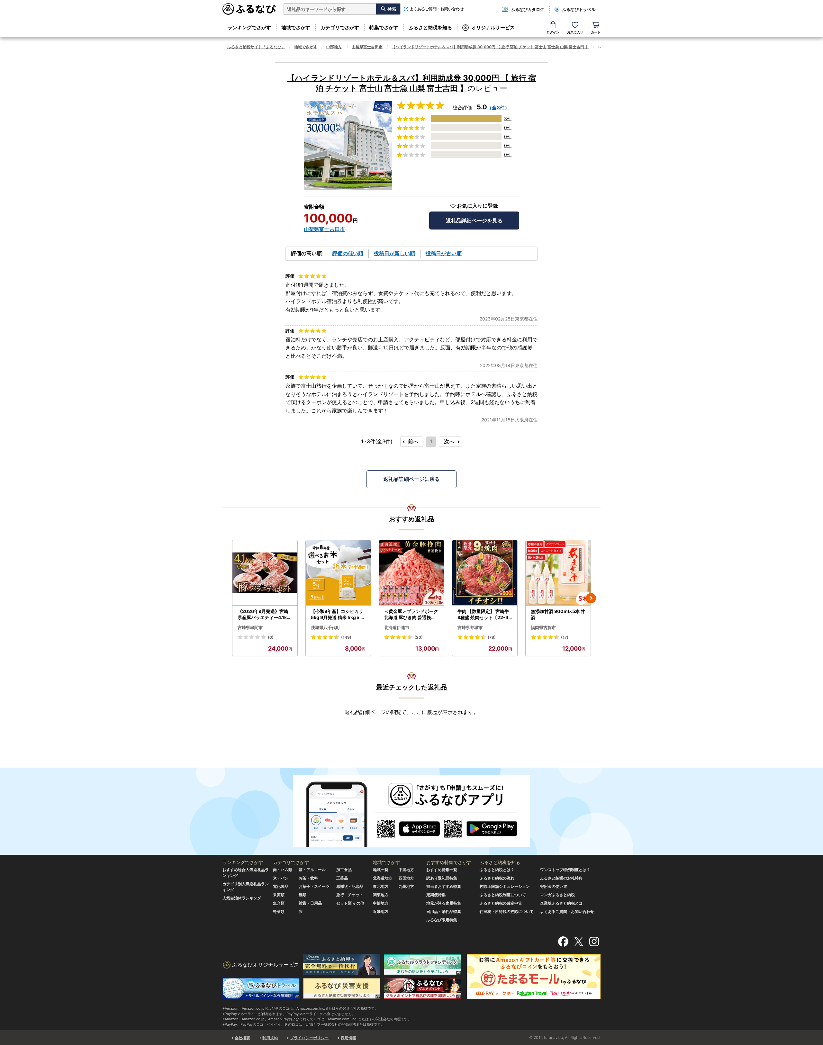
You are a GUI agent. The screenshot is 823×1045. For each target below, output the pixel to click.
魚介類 (279, 903)
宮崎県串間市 (250, 627)
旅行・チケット (349, 894)
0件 (507, 127)
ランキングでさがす (249, 27)
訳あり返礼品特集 (441, 878)
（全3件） (498, 107)
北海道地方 (382, 878)
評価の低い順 (347, 253)
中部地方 (334, 46)
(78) (492, 637)
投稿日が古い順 (444, 253)
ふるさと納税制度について (503, 894)
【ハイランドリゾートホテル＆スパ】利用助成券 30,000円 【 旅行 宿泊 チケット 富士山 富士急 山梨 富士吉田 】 (490, 46)
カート (596, 32)
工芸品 (342, 878)
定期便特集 (436, 894)
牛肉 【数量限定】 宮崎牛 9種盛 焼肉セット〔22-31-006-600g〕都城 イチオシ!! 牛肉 (484, 614)
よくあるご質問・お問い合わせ (437, 9)
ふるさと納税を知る (430, 27)
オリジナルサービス (493, 27)
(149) (346, 637)
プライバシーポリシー (309, 1037)
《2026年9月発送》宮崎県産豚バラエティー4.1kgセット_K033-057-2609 (264, 614)
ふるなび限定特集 (441, 919)
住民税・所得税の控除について (507, 911)
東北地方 (380, 886)
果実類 (279, 894)
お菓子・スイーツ (314, 886)
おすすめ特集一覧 (441, 869)
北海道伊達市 (396, 627)
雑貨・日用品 (310, 903)
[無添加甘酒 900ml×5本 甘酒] (558, 573)
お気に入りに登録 (477, 206)
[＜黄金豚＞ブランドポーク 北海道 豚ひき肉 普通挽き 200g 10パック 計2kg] (411, 573)
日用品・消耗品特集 (443, 911)
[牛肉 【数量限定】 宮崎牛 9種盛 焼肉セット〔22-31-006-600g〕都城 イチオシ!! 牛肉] (484, 573)
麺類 (302, 894)
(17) (564, 637)
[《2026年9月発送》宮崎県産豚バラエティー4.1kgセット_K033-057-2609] (264, 573)
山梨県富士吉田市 (367, 46)
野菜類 (279, 911)
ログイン (553, 32)
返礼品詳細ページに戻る (411, 479)
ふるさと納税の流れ (497, 878)
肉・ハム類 (282, 869)
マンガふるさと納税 (557, 894)
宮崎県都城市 (470, 627)
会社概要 (242, 1037)
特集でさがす (383, 27)
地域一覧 (380, 869)
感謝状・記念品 (349, 886)
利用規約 (270, 1037)
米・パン (280, 878)
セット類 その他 (350, 903)
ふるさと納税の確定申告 (501, 903)
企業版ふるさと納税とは (561, 903)
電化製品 (280, 886)
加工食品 (344, 869)
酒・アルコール (312, 869)
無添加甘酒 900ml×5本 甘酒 (558, 614)
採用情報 (348, 1037)
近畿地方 (380, 911)
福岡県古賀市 (543, 627)
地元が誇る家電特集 (443, 903)
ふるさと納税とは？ (497, 869)
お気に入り (575, 32)
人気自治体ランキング (241, 898)
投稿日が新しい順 (394, 253)
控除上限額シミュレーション (505, 886)
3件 (507, 118)
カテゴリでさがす (340, 27)
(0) (271, 637)
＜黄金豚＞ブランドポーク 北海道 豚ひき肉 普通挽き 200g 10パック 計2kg (411, 614)
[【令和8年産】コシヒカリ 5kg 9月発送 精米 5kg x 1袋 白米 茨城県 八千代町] (338, 573)
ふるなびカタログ (527, 9)
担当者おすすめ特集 (443, 886)
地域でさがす (295, 27)
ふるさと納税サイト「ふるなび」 (256, 46)
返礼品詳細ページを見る (474, 220)
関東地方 (380, 894)
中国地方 (406, 869)
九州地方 (406, 886)
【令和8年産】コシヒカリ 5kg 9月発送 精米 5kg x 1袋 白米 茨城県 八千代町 (337, 614)
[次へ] (591, 598)
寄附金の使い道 (553, 886)
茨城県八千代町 (325, 627)
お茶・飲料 (308, 878)
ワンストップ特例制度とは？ (565, 869)
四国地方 (406, 878)
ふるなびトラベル (578, 9)
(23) (418, 637)
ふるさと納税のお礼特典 (561, 878)
